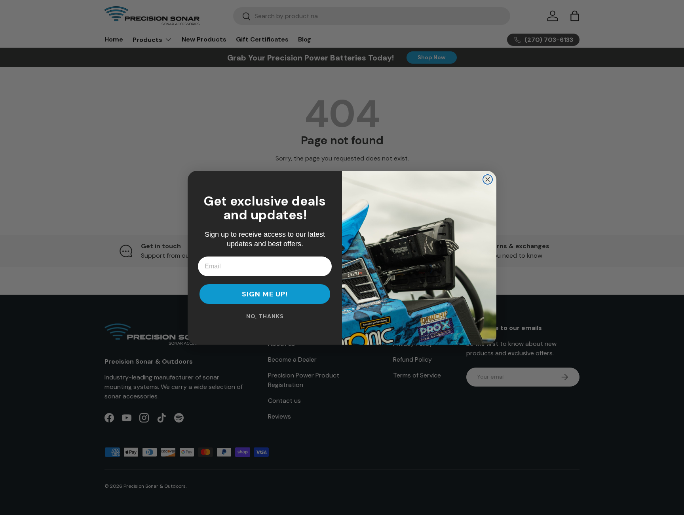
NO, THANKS (265, 316)
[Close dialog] (487, 179)
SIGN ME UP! (265, 294)
